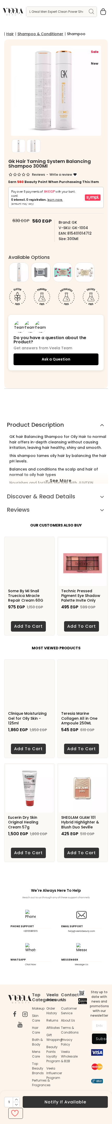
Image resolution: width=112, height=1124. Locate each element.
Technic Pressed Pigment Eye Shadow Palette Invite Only (80, 596)
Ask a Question (56, 359)
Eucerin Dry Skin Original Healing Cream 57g (23, 822)
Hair (10, 33)
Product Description (35, 425)
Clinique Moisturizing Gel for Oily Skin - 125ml (27, 718)
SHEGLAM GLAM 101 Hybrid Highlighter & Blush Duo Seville (80, 822)
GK (74, 222)
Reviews (18, 510)
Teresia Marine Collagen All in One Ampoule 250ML (79, 718)
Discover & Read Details (41, 496)
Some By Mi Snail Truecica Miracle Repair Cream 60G (25, 596)
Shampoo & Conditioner (40, 33)
